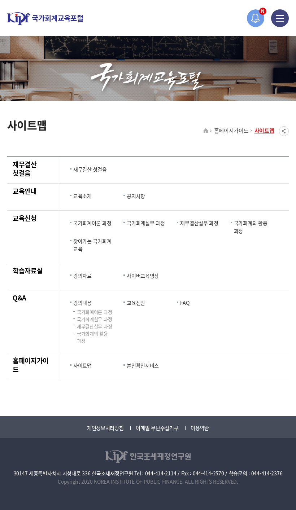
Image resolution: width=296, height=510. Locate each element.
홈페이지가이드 (231, 130)
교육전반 (136, 302)
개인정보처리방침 (105, 427)
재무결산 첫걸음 (25, 168)
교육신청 (25, 218)
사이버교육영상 (143, 275)
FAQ (184, 302)
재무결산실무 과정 (199, 223)
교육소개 (82, 195)
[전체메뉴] (280, 18)
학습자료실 (28, 270)
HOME (206, 131)
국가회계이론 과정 (92, 223)
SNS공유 (284, 131)
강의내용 (82, 302)
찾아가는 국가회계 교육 (92, 244)
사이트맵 (264, 130)
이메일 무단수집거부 (157, 427)
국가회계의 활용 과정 (250, 226)
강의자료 (82, 275)
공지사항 (136, 195)
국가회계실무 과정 (146, 223)
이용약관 (200, 427)
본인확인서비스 (143, 365)
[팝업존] (256, 18)
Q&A (19, 297)
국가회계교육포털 (45, 18)
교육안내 (25, 190)
